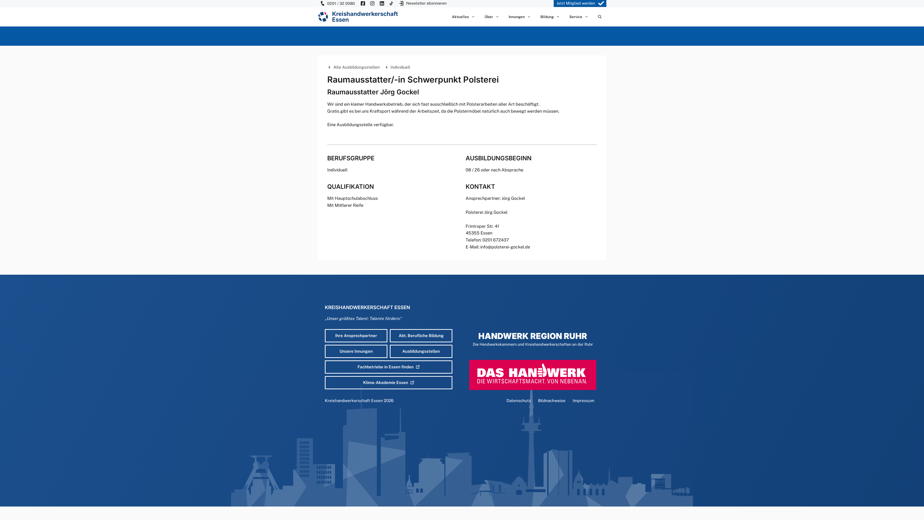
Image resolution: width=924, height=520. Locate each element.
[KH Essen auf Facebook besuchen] (363, 3)
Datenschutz (519, 400)
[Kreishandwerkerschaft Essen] (323, 17)
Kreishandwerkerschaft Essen (354, 400)
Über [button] (489, 17)
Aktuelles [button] (460, 17)
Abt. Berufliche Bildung (421, 335)
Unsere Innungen (356, 351)
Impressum (583, 400)
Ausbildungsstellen (421, 351)
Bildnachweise (551, 400)
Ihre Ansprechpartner (356, 335)
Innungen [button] (517, 17)
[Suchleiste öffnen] (599, 16)
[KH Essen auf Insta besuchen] (372, 3)
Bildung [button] (547, 17)
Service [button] (575, 17)
